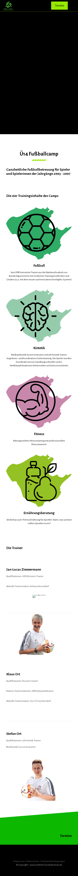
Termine (59, 5)
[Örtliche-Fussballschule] (8, 5)
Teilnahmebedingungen (52, 861)
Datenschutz (32, 861)
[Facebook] (39, 870)
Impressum (19, 861)
